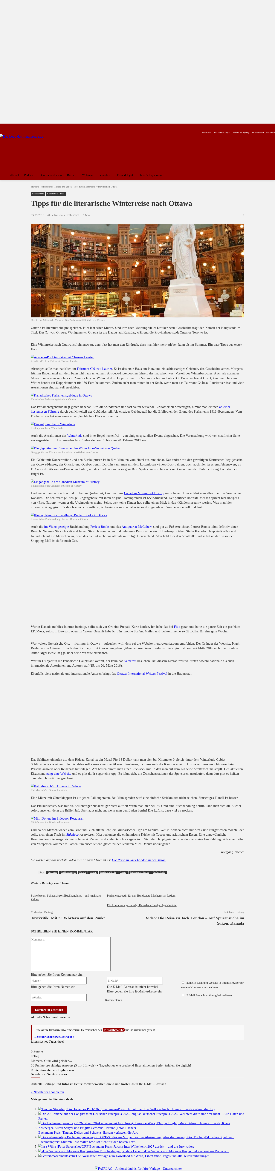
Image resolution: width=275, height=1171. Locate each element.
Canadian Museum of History (144, 493)
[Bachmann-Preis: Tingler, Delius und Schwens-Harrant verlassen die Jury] (141, 1128)
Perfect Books (99, 526)
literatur (93, 872)
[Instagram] (8, 126)
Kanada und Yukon (63, 186)
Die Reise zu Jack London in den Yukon (139, 860)
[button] (270, 175)
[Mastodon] (38, 126)
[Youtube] (14, 126)
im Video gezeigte (56, 526)
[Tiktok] (20, 126)
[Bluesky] (32, 126)
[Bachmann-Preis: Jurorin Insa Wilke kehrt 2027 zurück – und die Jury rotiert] (63, 1146)
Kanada (82, 872)
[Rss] (43, 126)
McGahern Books (108, 872)
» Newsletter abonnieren (47, 1092)
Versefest (130, 661)
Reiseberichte (47, 186)
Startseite (35, 186)
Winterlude (74, 435)
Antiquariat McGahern (137, 526)
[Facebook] (2, 126)
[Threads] (26, 126)
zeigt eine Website (58, 773)
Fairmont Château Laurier (94, 369)
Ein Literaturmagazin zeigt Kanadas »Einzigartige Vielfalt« (142, 905)
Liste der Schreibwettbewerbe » (54, 1036)
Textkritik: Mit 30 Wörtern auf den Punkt (68, 918)
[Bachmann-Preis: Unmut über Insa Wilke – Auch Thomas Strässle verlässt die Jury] (70, 1109)
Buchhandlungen (68, 872)
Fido (177, 626)
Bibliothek (52, 872)
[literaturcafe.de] (27, 151)
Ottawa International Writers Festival (142, 673)
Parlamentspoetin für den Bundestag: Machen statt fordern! (141, 895)
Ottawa (123, 872)
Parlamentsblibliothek (139, 872)
